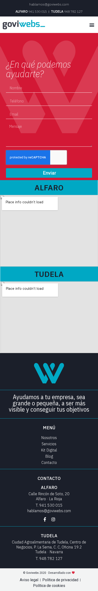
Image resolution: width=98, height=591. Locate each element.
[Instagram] (53, 519)
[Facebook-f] (45, 519)
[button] (92, 25)
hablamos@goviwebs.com (49, 4)
